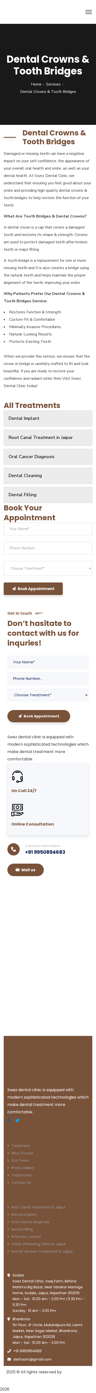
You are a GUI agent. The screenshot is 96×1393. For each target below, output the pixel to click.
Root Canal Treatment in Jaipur (41, 437)
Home (36, 84)
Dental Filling (22, 495)
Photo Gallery (22, 1167)
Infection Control (26, 1236)
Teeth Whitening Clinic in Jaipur (38, 1244)
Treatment (20, 1145)
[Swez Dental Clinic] (41, 11)
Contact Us (21, 1182)
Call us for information (42, 845)
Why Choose (22, 1153)
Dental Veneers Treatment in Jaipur (42, 1251)
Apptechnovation (23, 1379)
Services (53, 84)
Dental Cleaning (25, 476)
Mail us (28, 869)
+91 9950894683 (45, 852)
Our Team (20, 1160)
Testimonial (21, 1175)
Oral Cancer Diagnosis (31, 457)
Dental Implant (24, 418)
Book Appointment (36, 588)
